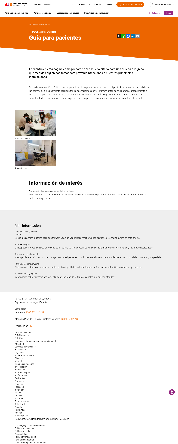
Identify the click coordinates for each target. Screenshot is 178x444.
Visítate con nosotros (24, 355)
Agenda (18, 407)
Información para (22, 244)
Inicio (31, 24)
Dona (168, 13)
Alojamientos (21, 168)
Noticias (18, 412)
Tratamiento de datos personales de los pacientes (52, 191)
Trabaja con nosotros (24, 363)
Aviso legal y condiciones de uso (30, 425)
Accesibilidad (21, 434)
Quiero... (18, 234)
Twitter (18, 392)
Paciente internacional (132, 4)
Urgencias (19, 352)
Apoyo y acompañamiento (27, 254)
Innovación (20, 369)
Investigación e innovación (96, 13)
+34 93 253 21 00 (35, 312)
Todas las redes (22, 401)
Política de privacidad (25, 428)
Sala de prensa (21, 415)
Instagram (19, 389)
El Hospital (36, 4)
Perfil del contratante (24, 439)
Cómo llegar (20, 308)
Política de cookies (23, 431)
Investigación (21, 366)
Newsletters (20, 409)
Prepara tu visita (22, 138)
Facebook (19, 386)
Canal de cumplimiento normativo (30, 442)
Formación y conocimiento (27, 263)
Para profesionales (42, 13)
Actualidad (48, 4)
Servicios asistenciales (25, 346)
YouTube (19, 398)
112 (30, 325)
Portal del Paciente (163, 4)
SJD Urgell (19, 338)
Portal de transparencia (25, 436)
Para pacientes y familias (16, 13)
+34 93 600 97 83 (70, 318)
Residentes (20, 378)
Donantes (19, 381)
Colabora (156, 13)
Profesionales (21, 375)
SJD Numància (22, 335)
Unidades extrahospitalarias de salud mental (35, 341)
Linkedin (18, 395)
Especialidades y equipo (68, 13)
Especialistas (21, 349)
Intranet (18, 361)
